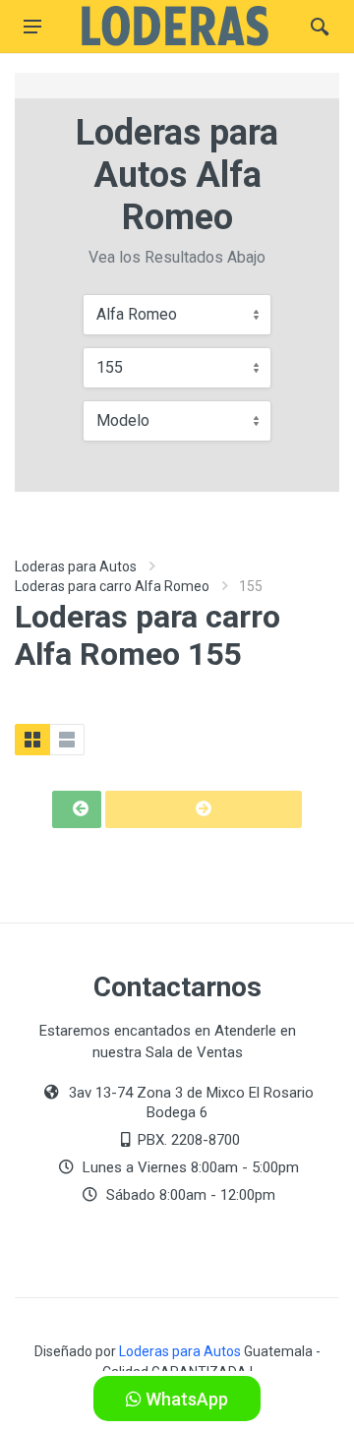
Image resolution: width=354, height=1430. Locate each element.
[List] (67, 739)
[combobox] (177, 314)
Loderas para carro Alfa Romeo (112, 586)
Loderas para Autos (76, 566)
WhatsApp (185, 1399)
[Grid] (32, 739)
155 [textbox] (109, 367)
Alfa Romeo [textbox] (136, 314)
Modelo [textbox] (122, 420)
